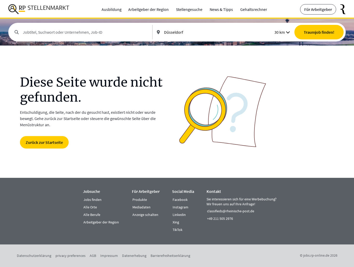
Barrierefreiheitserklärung (170, 255)
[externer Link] (341, 9)
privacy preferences (70, 255)
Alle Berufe (91, 214)
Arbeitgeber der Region (148, 9)
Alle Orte (90, 207)
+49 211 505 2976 (220, 218)
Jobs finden (92, 199)
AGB (93, 255)
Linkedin (179, 214)
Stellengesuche (189, 9)
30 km (279, 32)
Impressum (109, 255)
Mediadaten (141, 207)
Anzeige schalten (145, 214)
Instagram (180, 207)
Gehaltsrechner (253, 9)
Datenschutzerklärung (34, 255)
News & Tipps (221, 9)
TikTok (177, 229)
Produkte (139, 199)
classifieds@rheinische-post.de (230, 211)
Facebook (180, 199)
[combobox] (85, 32)
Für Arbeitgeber (318, 9)
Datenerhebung (134, 255)
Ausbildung (112, 9)
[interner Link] (38, 9)
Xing (176, 222)
